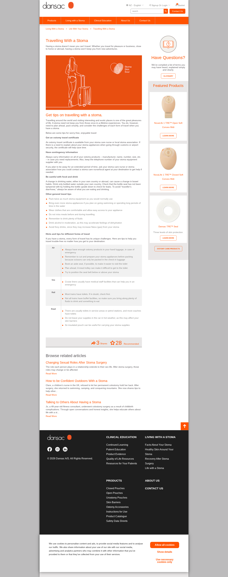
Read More (51, 373)
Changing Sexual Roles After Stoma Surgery (76, 362)
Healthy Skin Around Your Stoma (159, 451)
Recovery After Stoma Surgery (157, 461)
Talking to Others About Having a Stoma (73, 402)
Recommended (127, 343)
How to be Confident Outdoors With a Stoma (76, 381)
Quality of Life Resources (120, 458)
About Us (125, 20)
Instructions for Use (116, 511)
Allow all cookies (164, 545)
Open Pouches (114, 493)
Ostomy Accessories (117, 507)
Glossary (168, 76)
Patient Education (116, 449)
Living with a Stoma (75, 20)
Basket (181, 5)
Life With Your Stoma (78, 29)
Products (51, 20)
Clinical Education (103, 20)
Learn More (168, 136)
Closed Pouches (115, 488)
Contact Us (177, 11)
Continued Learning (117, 444)
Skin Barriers (113, 502)
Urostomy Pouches (116, 497)
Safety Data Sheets (116, 521)
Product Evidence (116, 454)
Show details (164, 552)
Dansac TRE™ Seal (168, 226)
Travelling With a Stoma (104, 29)
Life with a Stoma (154, 468)
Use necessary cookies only (164, 560)
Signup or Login (160, 5)
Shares (101, 343)
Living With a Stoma (55, 29)
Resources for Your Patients (121, 463)
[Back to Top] (184, 426)
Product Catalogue (116, 516)
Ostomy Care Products (168, 249)
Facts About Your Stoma (158, 444)
